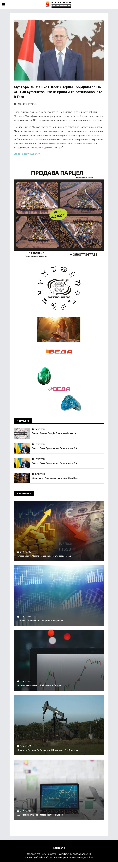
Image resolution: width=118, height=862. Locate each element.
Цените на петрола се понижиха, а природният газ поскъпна (47, 750)
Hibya (90, 857)
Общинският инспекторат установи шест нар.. (55, 478)
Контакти (59, 847)
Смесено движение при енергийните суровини (40, 620)
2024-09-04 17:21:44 (27, 104)
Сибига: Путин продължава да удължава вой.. (55, 448)
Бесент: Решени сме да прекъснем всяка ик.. (54, 433)
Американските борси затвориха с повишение (40, 815)
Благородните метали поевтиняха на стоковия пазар (44, 556)
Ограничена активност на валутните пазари (39, 685)
